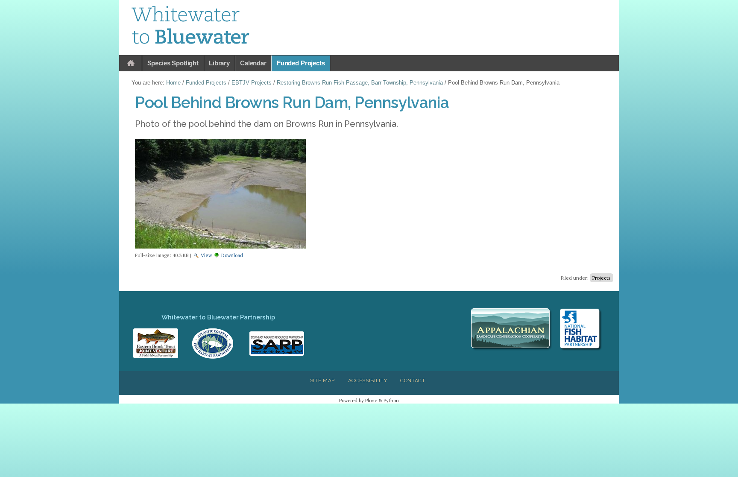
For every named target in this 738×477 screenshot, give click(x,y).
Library (219, 63)
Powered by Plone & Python (369, 400)
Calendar (253, 63)
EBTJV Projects (251, 82)
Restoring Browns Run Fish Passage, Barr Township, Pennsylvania (360, 82)
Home (130, 63)
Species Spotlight (173, 63)
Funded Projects (301, 63)
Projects (601, 278)
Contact (412, 380)
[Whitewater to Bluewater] (191, 26)
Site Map (322, 380)
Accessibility (367, 380)
